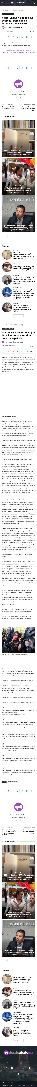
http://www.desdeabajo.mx (19, 94)
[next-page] (6, 236)
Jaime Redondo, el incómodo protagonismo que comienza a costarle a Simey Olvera (18, 190)
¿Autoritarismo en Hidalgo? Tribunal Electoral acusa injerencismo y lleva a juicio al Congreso (18, 228)
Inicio (3, 10)
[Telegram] (27, 37)
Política (18, 185)
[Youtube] (18, 1074)
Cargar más (18, 316)
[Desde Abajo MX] (18, 2)
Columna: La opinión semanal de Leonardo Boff (28, 108)
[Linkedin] (18, 37)
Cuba (7, 10)
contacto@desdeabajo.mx (22, 1063)
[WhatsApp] (22, 37)
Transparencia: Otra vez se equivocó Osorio (10, 107)
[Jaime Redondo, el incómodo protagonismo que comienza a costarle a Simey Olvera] (18, 176)
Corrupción (17, 287)
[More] (31, 37)
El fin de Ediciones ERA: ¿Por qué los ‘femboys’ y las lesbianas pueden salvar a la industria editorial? (18, 153)
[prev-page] (3, 236)
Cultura (18, 148)
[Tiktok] (23, 1068)
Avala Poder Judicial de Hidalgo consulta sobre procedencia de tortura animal (22, 308)
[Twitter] (12, 1068)
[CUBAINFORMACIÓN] (16, 10)
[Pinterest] (13, 37)
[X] (8, 37)
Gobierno (18, 223)
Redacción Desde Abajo (15, 27)
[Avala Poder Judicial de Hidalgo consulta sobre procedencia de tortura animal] (7, 307)
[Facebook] (4, 37)
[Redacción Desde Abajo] (3, 27)
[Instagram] (18, 1068)
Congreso (16, 303)
